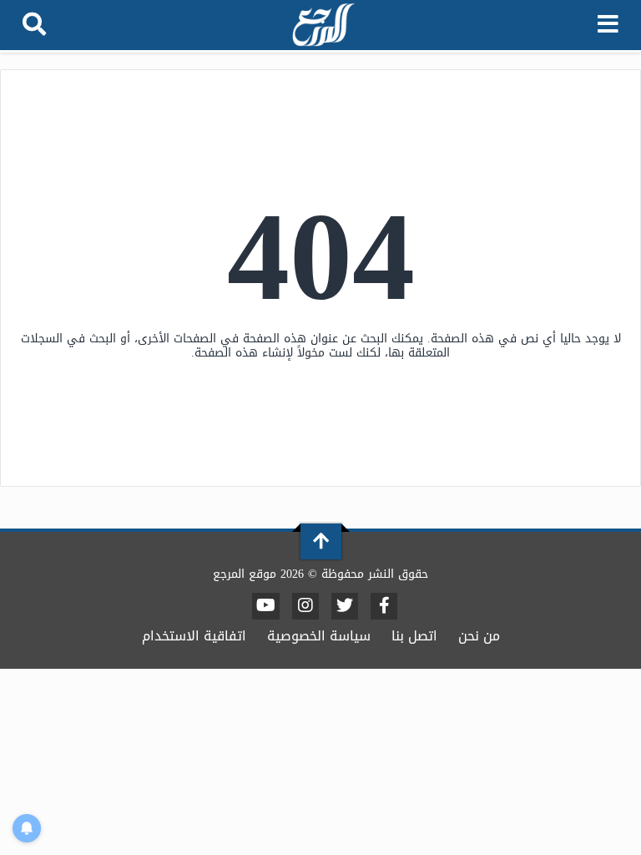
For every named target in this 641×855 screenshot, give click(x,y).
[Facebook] (384, 606)
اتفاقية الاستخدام (194, 636)
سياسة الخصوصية (319, 636)
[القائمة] (608, 25)
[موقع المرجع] (322, 26)
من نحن (479, 636)
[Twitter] (344, 606)
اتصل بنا (414, 636)
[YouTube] (266, 606)
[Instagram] (305, 606)
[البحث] (34, 25)
